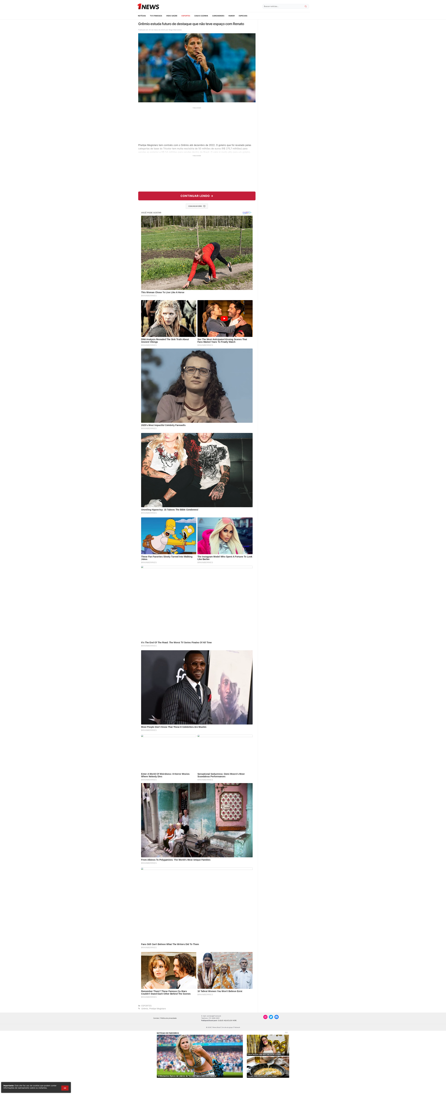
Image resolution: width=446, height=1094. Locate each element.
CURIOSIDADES (218, 16)
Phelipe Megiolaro (157, 1008)
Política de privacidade (169, 1018)
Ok (65, 1088)
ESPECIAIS (243, 16)
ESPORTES (186, 16)
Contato (156, 1018)
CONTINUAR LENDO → (196, 196)
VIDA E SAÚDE (171, 16)
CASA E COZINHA (201, 16)
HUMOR (231, 16)
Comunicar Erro (195, 206)
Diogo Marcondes (175, 30)
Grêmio (144, 1008)
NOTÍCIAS (142, 16)
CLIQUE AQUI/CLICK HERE (227, 1020)
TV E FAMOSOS (156, 16)
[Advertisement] (197, 125)
